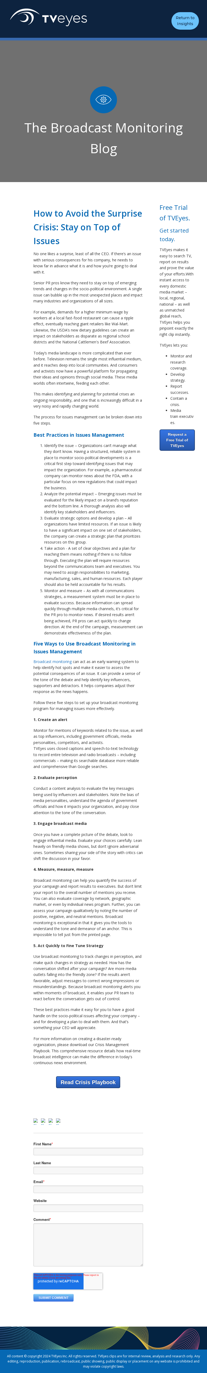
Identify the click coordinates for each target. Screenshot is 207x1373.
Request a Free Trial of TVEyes (177, 440)
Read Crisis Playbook (88, 1082)
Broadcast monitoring (53, 661)
